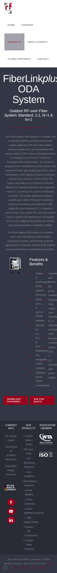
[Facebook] (11, 502)
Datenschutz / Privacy (21, 568)
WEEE (43, 568)
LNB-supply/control (29, 520)
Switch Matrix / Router (29, 440)
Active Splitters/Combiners (29, 510)
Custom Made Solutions (29, 544)
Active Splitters (29, 492)
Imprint (50, 564)
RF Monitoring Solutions (29, 462)
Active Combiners (29, 501)
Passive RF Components (29, 531)
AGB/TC (35, 568)
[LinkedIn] (11, 520)
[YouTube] (11, 511)
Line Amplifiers (29, 474)
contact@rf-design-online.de (11, 470)
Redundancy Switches (29, 483)
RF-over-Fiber (29, 451)
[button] (5, 567)
